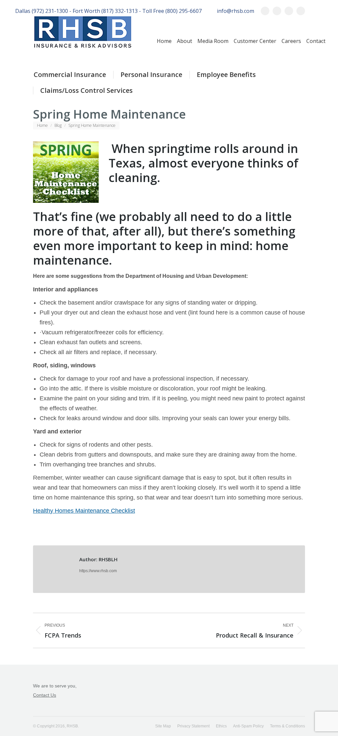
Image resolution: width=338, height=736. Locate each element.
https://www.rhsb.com (98, 571)
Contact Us (44, 695)
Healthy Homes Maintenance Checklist (84, 510)
